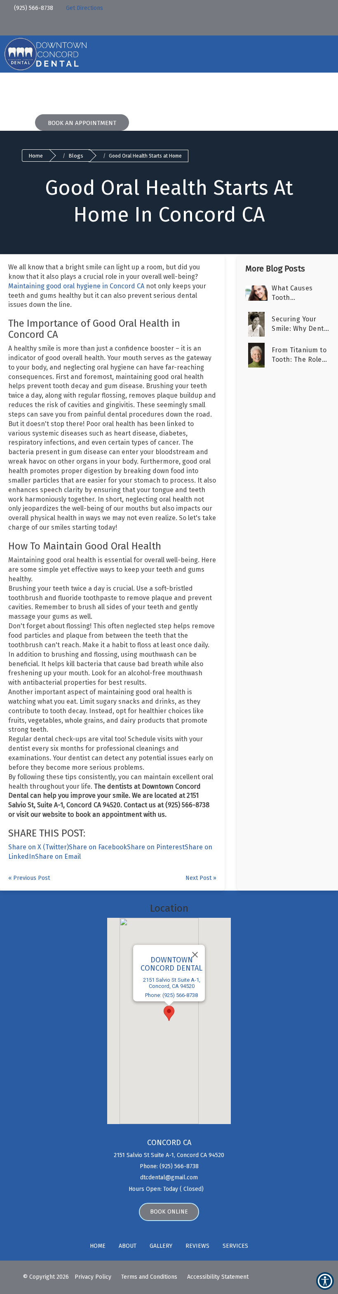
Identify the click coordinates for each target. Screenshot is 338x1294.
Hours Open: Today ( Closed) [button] (167, 1189)
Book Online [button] (169, 1211)
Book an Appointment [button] (82, 123)
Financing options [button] (149, 91)
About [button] (59, 91)
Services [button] (94, 91)
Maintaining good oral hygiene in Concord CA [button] (76, 286)
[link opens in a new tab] (88, 26)
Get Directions (84, 8)
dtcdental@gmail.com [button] (169, 1177)
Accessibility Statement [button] (218, 1276)
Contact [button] (269, 91)
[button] (59, 6)
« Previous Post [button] (29, 878)
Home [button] (29, 91)
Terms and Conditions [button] (149, 1276)
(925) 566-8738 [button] (32, 8)
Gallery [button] (161, 1245)
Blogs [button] (199, 91)
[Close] (195, 955)
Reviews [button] (232, 91)
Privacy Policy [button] (93, 1276)
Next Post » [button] (200, 878)
